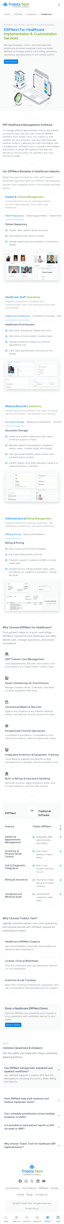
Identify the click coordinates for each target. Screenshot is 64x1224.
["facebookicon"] (20, 1181)
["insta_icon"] (26, 1181)
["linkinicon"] (38, 1181)
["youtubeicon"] (44, 1181)
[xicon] (32, 1181)
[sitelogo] (15, 4)
